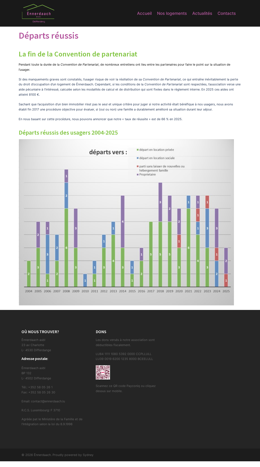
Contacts (227, 13)
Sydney (88, 455)
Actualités (202, 13)
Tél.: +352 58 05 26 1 (37, 387)
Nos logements (172, 13)
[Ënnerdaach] (38, 13)
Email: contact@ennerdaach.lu (43, 401)
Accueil (144, 13)
